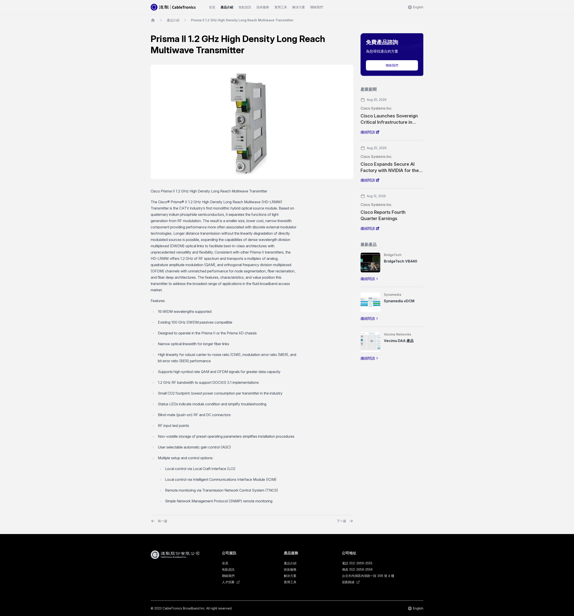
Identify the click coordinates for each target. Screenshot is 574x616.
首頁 (212, 7)
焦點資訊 (245, 7)
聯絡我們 (316, 7)
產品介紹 (227, 7)
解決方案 (298, 7)
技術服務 (263, 7)
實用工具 (280, 7)
